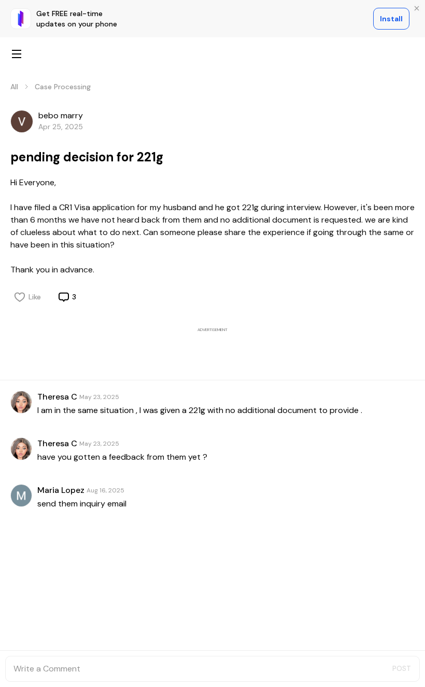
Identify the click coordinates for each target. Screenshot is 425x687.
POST (401, 668)
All (14, 86)
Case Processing (63, 86)
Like (35, 296)
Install (391, 18)
